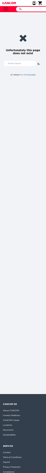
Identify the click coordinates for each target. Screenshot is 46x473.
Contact (7, 452)
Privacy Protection (11, 467)
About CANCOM (11, 410)
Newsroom (8, 430)
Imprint (6, 462)
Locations (7, 425)
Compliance (8, 472)
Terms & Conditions (12, 457)
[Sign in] (34, 3)
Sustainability (9, 435)
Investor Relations (11, 415)
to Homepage (28, 74)
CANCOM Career (11, 420)
